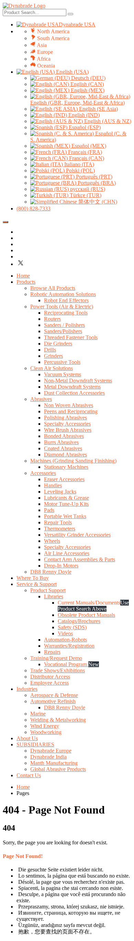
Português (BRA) (96, 183)
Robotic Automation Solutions (63, 294)
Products (25, 282)
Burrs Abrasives (61, 442)
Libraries (53, 596)
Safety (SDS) (72, 627)
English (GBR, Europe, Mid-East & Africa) (77, 103)
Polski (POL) (80, 170)
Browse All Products (52, 288)
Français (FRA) (84, 152)
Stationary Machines (66, 467)
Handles (53, 485)
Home (23, 276)
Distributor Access (50, 677)
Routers (52, 319)
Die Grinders (58, 343)
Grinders (53, 356)
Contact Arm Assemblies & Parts (79, 559)
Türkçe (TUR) (84, 195)
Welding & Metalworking (58, 720)
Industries (26, 689)
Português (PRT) (93, 177)
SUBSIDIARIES (35, 744)
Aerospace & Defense (54, 695)
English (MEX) (86, 90)
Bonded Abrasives (64, 436)
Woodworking (46, 732)
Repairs (52, 652)
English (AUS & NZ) (107, 121)
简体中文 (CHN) (97, 202)
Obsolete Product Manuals (86, 615)
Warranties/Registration (69, 646)
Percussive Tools (62, 362)
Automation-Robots (65, 640)
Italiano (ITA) (78, 164)
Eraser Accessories (64, 479)
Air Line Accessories (66, 553)
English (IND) (83, 115)
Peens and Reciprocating (71, 411)
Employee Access (49, 683)
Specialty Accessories (67, 424)
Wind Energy (44, 726)
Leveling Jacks (60, 491)
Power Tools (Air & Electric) (61, 306)
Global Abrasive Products (58, 769)
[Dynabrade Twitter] (20, 264)
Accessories (43, 473)
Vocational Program (71, 664)
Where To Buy (32, 578)
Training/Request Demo (56, 658)
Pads (49, 510)
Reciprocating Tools (66, 313)
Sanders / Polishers (64, 325)
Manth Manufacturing (54, 763)
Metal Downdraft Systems (72, 387)
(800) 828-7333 (33, 208)
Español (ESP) (84, 127)
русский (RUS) (87, 189)
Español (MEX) (88, 146)
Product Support (48, 590)
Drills (50, 350)
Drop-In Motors (61, 566)
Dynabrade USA (77, 24)
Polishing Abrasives (65, 417)
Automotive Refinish (53, 701)
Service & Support (36, 584)
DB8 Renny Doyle (50, 572)
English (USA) (72, 72)
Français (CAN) (86, 158)
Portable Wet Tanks (65, 516)
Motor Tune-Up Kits (66, 504)
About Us (27, 738)
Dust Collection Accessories (74, 393)
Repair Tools (58, 522)
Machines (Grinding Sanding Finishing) (73, 461)
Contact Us (28, 775)
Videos (65, 633)
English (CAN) (86, 84)
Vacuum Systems (62, 374)
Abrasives (41, 399)
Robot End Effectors (66, 300)
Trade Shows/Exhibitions (57, 670)
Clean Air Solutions (51, 368)
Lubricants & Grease (66, 498)
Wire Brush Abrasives (67, 430)
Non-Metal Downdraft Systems (78, 380)
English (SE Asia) (98, 109)
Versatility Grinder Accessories (77, 535)
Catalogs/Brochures (79, 621)
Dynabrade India (48, 757)
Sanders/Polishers (63, 331)
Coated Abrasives (63, 448)
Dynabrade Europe (50, 751)
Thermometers (59, 528)
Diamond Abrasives (65, 454)
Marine (38, 714)
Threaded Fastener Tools (71, 337)
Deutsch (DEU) (87, 78)
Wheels (52, 541)
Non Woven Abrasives (68, 405)
